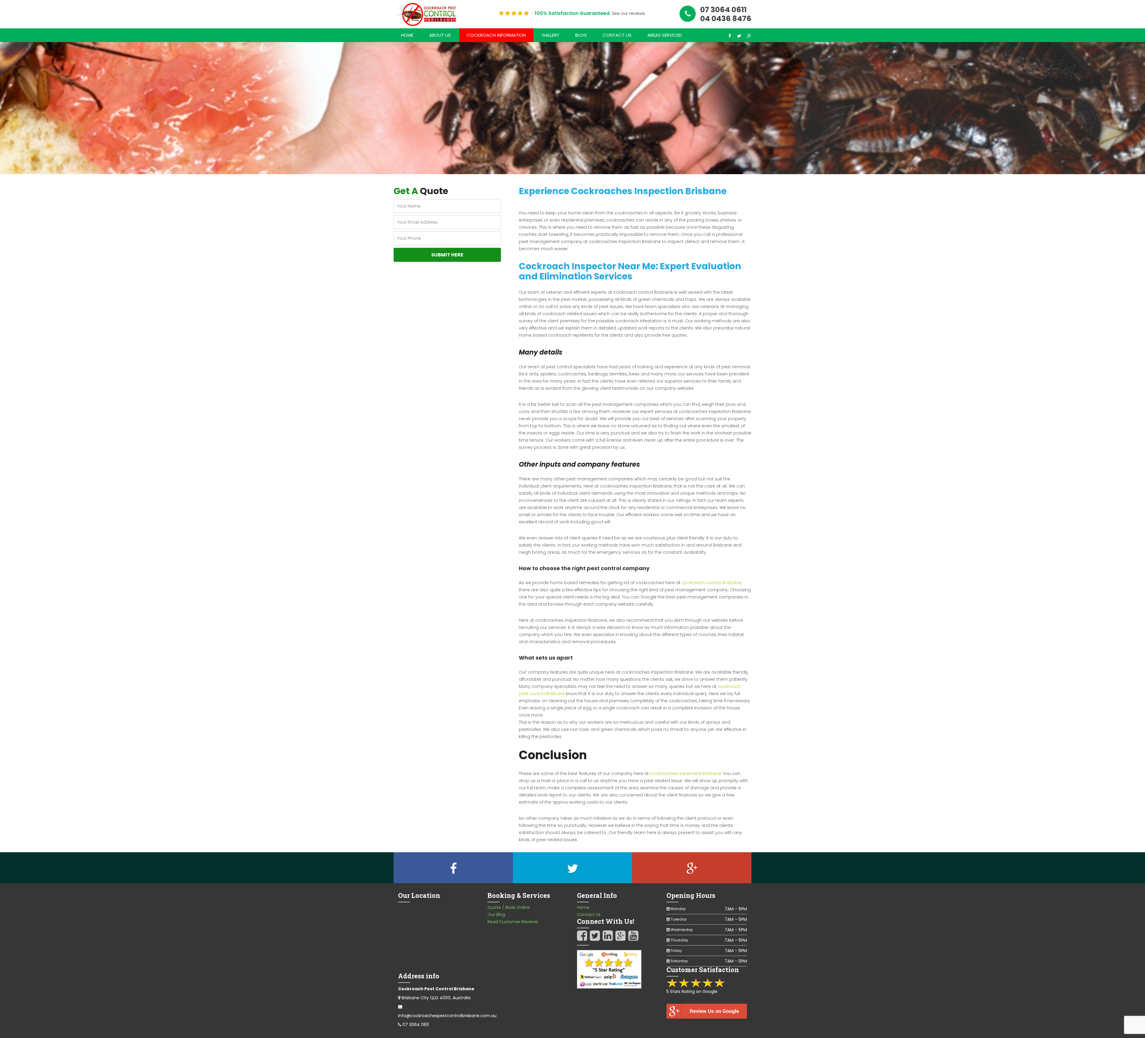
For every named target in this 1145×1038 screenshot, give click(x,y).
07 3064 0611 (416, 1025)
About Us (440, 35)
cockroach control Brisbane (711, 583)
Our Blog (496, 915)
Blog (581, 35)
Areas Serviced (664, 35)
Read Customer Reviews (513, 922)
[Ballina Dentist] (428, 14)
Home (407, 35)
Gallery (550, 35)
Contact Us (617, 35)
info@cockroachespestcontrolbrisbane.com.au (447, 1016)
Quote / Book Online (509, 907)
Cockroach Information (496, 35)
